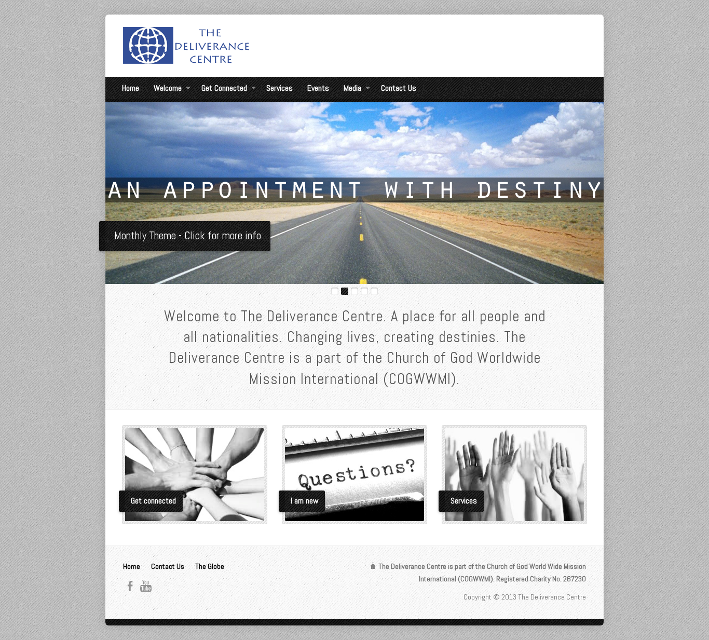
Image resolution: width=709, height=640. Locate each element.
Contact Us (398, 88)
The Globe (209, 566)
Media (352, 90)
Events (318, 88)
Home (130, 88)
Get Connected (224, 90)
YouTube (146, 586)
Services (279, 88)
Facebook (130, 586)
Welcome (168, 90)
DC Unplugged (142, 235)
